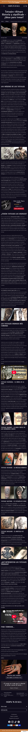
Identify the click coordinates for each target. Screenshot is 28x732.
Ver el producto (18, 208)
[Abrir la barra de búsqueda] (4, 6)
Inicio (2, 21)
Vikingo (7, 21)
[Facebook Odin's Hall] (9, 722)
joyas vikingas (20, 649)
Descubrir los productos (14, 677)
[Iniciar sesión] (24, 6)
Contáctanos (14, 714)
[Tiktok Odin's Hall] (16, 722)
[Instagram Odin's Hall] (12, 722)
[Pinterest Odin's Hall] (19, 722)
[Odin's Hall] (14, 6)
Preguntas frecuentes (14, 718)
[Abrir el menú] (2, 6)
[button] (16, 204)
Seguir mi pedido (14, 716)
